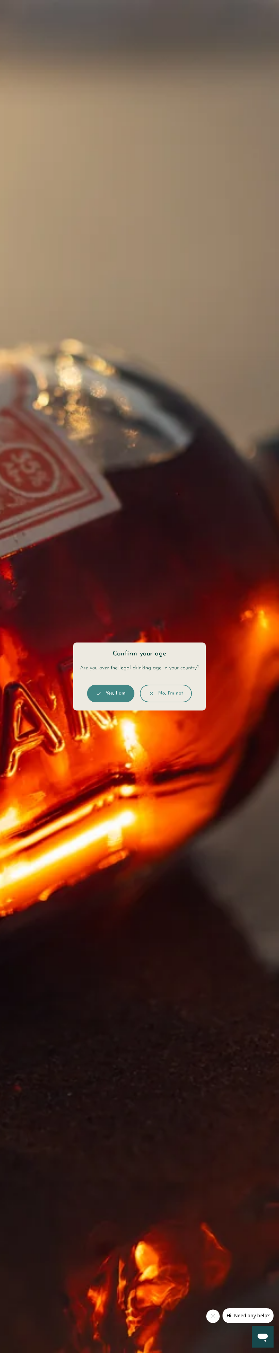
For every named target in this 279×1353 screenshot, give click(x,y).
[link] (166, 693)
